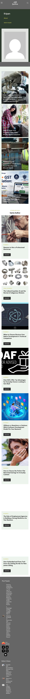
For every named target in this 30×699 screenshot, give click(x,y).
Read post (7, 254)
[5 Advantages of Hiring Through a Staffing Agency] (3, 607)
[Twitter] (7, 650)
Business (5, 92)
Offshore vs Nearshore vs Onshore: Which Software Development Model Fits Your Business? (15, 427)
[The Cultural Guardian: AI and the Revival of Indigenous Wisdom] (15, 272)
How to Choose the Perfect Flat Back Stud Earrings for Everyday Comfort (14, 472)
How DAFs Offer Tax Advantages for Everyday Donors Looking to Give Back (14, 382)
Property (5, 127)
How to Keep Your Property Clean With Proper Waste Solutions (11, 132)
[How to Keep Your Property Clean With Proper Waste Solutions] (15, 121)
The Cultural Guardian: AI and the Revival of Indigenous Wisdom (14, 292)
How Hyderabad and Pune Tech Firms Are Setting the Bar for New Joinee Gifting (15, 563)
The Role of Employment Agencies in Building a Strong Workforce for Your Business (15, 518)
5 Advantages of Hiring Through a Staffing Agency (9, 610)
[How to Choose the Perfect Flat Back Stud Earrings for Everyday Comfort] (15, 452)
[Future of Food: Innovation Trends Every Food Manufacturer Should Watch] (15, 154)
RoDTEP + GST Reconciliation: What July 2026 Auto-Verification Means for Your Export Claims (12, 197)
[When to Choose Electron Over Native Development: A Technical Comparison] (15, 316)
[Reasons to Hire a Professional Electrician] (15, 228)
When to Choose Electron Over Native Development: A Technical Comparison (14, 336)
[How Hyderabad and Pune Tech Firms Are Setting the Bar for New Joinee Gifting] (15, 543)
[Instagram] (7, 647)
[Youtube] (5, 654)
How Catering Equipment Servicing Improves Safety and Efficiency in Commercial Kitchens (12, 98)
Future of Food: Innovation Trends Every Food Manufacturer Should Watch (12, 165)
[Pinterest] (3, 650)
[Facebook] (3, 647)
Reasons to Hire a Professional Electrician (9, 680)
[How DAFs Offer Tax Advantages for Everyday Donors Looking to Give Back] (15, 361)
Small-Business (7, 288)
